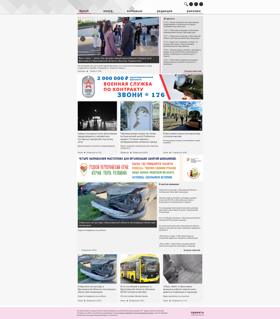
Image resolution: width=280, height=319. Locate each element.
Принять (197, 312)
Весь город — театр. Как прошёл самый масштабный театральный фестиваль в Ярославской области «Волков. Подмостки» (115, 59)
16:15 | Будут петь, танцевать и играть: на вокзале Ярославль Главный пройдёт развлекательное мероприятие (181, 44)
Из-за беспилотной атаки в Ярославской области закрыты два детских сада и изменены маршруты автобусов (179, 228)
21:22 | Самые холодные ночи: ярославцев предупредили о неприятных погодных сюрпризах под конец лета (181, 24)
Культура (81, 71)
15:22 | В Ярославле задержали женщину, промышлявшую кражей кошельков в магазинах (181, 62)
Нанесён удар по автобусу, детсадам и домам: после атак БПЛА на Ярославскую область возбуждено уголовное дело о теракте (178, 200)
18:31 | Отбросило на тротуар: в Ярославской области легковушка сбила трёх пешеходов (182, 37)
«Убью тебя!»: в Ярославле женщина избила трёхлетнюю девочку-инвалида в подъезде (177, 245)
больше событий (192, 250)
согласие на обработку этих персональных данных (135, 313)
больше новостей (193, 71)
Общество (124, 153)
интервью (134, 11)
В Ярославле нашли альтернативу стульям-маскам (181, 135)
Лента (80, 153)
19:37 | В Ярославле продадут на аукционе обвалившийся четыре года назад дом (181, 31)
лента (107, 11)
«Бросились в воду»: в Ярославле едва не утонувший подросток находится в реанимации (178, 237)
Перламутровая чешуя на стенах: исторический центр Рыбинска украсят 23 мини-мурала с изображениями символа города (138, 137)
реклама (194, 11)
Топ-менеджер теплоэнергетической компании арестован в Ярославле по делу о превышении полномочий (178, 210)
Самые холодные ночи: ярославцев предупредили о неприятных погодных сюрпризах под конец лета (97, 137)
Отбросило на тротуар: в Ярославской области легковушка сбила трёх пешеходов (117, 224)
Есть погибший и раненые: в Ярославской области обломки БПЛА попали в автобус (179, 219)
